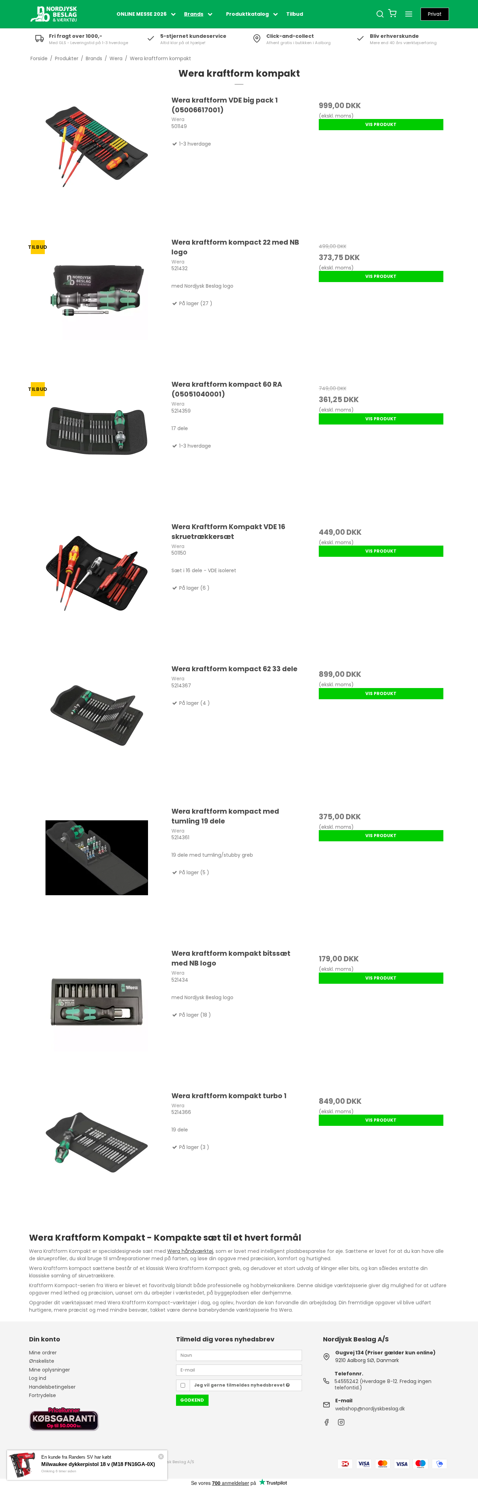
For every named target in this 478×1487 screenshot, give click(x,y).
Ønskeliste (41, 1361)
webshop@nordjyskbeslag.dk (370, 1408)
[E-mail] (239, 1369)
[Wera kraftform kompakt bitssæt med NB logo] (96, 1016)
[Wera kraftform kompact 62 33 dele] (96, 731)
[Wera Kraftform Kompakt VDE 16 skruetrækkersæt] (96, 589)
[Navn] (239, 1355)
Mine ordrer (43, 1352)
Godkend (192, 1400)
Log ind (37, 1378)
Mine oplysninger (49, 1369)
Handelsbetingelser (52, 1386)
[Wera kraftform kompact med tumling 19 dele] (96, 874)
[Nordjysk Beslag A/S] (53, 14)
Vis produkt (380, 124)
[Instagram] (341, 1424)
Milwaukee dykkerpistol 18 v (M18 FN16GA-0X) (98, 1464)
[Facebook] (326, 1424)
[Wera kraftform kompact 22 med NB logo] (96, 305)
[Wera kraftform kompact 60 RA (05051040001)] (96, 447)
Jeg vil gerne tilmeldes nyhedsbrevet (240, 1385)
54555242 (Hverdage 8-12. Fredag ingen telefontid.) (383, 1384)
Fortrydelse (42, 1395)
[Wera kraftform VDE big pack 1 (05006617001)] (96, 163)
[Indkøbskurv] (392, 14)
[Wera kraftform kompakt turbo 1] (96, 1158)
